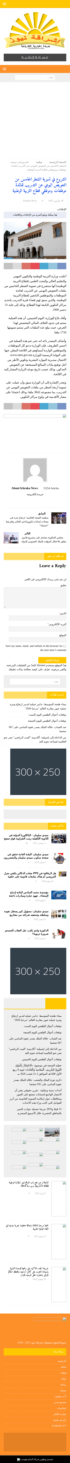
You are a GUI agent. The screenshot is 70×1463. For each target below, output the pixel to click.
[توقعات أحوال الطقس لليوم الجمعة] (18, 1132)
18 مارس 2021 (55, 200)
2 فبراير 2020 (40, 938)
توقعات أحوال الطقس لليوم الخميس (42, 1059)
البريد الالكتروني (57, 624)
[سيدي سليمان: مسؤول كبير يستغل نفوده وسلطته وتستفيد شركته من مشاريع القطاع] (58, 914)
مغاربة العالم (60, 1414)
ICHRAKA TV (59, 1425)
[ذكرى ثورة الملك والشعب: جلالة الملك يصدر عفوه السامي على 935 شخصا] (35, 1157)
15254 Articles (51, 488)
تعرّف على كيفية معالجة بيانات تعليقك (29, 669)
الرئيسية (62, 1361)
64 (27, 843)
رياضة (63, 1384)
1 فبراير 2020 (40, 862)
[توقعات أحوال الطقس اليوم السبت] (35, 1132)
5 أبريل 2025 (40, 1193)
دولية (63, 1378)
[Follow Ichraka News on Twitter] (39, 500)
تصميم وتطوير (46, 1459)
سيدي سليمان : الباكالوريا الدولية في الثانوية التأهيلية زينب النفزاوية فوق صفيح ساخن (26, 838)
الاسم (63, 613)
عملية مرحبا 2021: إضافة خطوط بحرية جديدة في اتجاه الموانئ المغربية (27, 1227)
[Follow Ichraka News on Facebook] (44, 500)
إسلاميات (61, 1408)
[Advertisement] (35, 122)
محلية (63, 1366)
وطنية (63, 1372)
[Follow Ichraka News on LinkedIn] (27, 500)
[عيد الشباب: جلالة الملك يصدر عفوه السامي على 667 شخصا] (52, 1143)
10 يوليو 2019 (47, 881)
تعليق (63, 585)
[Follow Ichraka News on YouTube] (33, 500)
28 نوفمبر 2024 (39, 1279)
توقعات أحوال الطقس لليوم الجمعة (47, 720)
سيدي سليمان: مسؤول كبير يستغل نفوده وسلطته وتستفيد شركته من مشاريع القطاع (26, 914)
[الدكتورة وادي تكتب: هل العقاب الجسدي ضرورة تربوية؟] (58, 934)
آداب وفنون (60, 1396)
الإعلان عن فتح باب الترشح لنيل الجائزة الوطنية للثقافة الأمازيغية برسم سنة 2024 (29, 1184)
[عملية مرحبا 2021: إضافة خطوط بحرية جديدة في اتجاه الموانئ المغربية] (58, 1241)
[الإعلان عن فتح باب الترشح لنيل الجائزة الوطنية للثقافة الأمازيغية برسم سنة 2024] (58, 1198)
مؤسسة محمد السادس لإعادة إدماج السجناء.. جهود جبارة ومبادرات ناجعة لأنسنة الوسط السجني (29, 895)
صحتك (63, 1390)
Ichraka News (30, 200)
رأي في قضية (59, 1420)
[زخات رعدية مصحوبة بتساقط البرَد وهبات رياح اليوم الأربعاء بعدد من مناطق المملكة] (35, 1168)
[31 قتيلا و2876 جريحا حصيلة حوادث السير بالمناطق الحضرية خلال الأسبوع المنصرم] (52, 1169)
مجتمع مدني (60, 1402)
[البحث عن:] (35, 77)
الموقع (62, 635)
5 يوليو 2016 (40, 900)
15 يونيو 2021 (40, 1236)
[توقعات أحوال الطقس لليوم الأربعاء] (18, 1169)
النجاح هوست (26, 1459)
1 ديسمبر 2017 (39, 843)
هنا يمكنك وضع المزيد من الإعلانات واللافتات (35, 214)
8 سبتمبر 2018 (40, 919)
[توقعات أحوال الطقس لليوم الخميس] (18, 1144)
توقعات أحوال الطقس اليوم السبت (47, 714)
